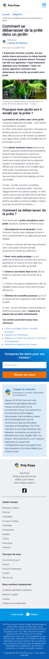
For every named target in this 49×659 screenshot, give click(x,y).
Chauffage (7, 525)
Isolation (6, 534)
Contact (6, 573)
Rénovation (7, 543)
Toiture (5, 538)
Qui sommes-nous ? (11, 560)
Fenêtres (6, 547)
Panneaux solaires (10, 508)
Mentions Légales (10, 594)
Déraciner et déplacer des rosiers (20, 344)
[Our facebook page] (24, 490)
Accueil (5, 14)
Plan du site (7, 577)
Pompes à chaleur (10, 521)
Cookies (6, 599)
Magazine (17, 14)
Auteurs (5, 564)
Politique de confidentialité (14, 603)
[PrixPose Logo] (24, 465)
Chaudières (7, 516)
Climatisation (8, 530)
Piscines (6, 512)
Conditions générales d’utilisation (17, 590)
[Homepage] (20, 5)
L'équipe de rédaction (24, 389)
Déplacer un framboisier (16, 334)
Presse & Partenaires (11, 569)
